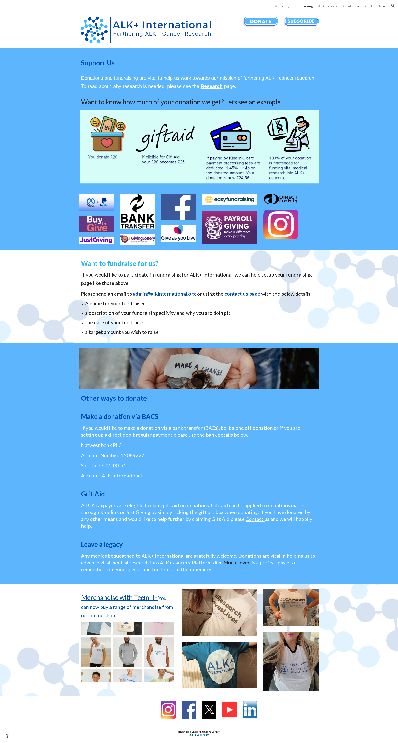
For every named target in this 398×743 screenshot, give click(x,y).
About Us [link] (349, 6)
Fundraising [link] (304, 6)
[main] (199, 73)
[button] (393, 6)
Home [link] (265, 6)
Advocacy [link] (282, 6)
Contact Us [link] (373, 6)
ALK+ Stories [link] (327, 6)
